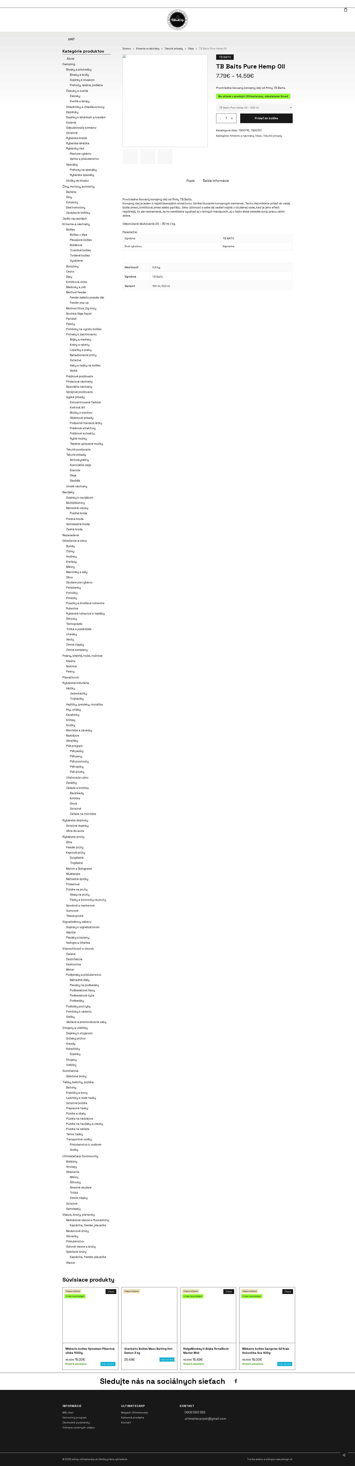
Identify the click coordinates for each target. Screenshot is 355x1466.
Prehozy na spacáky (83, 169)
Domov (127, 48)
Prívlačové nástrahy (79, 381)
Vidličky (71, 1065)
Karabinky (72, 715)
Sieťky (70, 1016)
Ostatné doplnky (77, 825)
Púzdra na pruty (76, 889)
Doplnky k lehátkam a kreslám (86, 117)
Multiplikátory (75, 503)
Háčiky (70, 688)
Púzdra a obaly (76, 1113)
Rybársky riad (75, 148)
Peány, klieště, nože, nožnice (82, 656)
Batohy (71, 1087)
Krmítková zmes (76, 282)
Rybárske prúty (73, 837)
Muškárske (73, 874)
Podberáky (77, 1000)
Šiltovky (71, 618)
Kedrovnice (73, 964)
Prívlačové (73, 884)
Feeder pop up (79, 302)
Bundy (70, 546)
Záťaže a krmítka (77, 788)
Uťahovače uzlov (77, 777)
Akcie (70, 59)
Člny (69, 197)
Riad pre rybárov (80, 153)
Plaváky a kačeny (77, 937)
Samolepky (73, 1208)
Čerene (71, 954)
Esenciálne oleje (80, 465)
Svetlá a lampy (79, 101)
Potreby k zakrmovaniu (81, 334)
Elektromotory (75, 207)
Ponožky (71, 593)
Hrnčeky (71, 1166)
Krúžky (70, 725)
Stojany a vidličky (75, 1028)
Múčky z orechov (81, 412)
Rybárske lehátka (77, 143)
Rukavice (72, 608)
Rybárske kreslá (76, 138)
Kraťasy (71, 561)
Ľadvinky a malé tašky (81, 1098)
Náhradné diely (79, 980)
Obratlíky (72, 740)
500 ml (166, 286)
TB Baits (225, 57)
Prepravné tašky (77, 1108)
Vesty (70, 639)
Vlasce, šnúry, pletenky (78, 1215)
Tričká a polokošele (79, 629)
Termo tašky (74, 1134)
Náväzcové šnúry (77, 1231)
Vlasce (70, 1262)
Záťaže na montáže (83, 814)
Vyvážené (76, 260)
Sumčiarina (70, 1071)
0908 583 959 (195, 1412)
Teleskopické (74, 916)
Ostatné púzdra (76, 1103)
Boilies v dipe (78, 234)
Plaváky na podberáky (84, 985)
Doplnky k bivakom (82, 80)
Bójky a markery (80, 339)
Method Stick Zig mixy (81, 308)
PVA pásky (76, 751)
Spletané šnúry (76, 1076)
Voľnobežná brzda (78, 524)
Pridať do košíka (266, 118)
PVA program (74, 746)
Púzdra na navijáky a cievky (84, 1124)
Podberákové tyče (82, 995)
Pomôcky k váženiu (79, 1011)
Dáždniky (72, 112)
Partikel (71, 318)
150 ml (156, 286)
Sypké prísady (75, 397)
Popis (190, 181)
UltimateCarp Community (80, 1156)
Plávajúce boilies (81, 240)
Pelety (70, 324)
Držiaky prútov (76, 1038)
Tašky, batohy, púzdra (78, 1082)
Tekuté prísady (76, 454)
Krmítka (75, 798)
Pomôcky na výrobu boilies (84, 329)
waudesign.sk (284, 1459)
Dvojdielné (77, 857)
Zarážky (71, 782)
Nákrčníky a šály (76, 572)
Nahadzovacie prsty (83, 355)
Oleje (73, 475)
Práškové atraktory (83, 428)
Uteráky (71, 634)
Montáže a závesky (79, 730)
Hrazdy (70, 1043)
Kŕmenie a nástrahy (76, 224)
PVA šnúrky (77, 772)
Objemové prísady (81, 418)
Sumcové (72, 910)
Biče (69, 842)
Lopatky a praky (81, 350)
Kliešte (70, 661)
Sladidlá (75, 480)
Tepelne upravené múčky (86, 443)
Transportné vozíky (79, 1139)
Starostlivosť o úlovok (78, 949)
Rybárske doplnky (75, 820)
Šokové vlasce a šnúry (81, 1246)
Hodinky (71, 556)
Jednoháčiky (78, 693)
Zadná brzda (74, 529)
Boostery (72, 266)
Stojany (71, 1059)
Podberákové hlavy (82, 990)
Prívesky (71, 598)
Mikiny (70, 567)
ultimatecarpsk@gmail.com (205, 1419)
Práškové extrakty (82, 433)
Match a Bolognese (79, 868)
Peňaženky (73, 587)
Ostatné (71, 133)
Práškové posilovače (79, 376)
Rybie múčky (78, 438)
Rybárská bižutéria (75, 683)
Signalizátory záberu (76, 922)
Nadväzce (72, 735)
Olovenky (72, 1236)
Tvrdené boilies (80, 255)
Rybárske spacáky (82, 175)
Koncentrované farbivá (85, 402)
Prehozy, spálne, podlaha (86, 85)
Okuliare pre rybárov (79, 582)
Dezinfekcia (74, 959)
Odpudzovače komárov (81, 127)
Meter (70, 969)
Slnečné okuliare (81, 1187)
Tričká (74, 1192)
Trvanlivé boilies (80, 250)
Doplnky (75, 1054)
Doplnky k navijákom (79, 497)
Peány (70, 671)
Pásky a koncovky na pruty (88, 899)
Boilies (70, 229)
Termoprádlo (74, 624)
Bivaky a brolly (79, 74)
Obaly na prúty (79, 894)
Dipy (69, 276)
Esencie (75, 470)
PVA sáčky (76, 766)
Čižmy (70, 551)
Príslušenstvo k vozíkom (85, 1144)
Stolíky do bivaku (77, 180)
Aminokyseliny (79, 460)
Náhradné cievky (77, 508)
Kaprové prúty (75, 852)
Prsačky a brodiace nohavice (85, 603)
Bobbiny (71, 1161)
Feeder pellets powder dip (87, 297)
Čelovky (75, 96)
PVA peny (76, 756)
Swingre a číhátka (78, 942)
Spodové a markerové (80, 905)
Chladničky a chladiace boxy (85, 107)
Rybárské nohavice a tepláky (85, 613)
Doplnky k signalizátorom (82, 927)
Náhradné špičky (77, 879)
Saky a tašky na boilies (85, 365)
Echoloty (72, 202)
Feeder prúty (74, 847)
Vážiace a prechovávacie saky (86, 1022)
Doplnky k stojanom (79, 1033)
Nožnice (71, 666)
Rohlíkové (76, 245)
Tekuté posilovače (78, 449)
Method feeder (76, 292)
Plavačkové (70, 677)
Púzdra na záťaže (77, 1129)
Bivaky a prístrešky (79, 69)
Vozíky (74, 1149)
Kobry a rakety (79, 344)
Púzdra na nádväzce (79, 1118)
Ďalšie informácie (216, 181)
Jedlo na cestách (74, 219)
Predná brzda (78, 513)
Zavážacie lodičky (78, 212)
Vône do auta (75, 831)
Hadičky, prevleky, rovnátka (84, 704)
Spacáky (72, 164)
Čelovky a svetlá (77, 91)
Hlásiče (71, 932)
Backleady (77, 793)
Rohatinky (73, 1049)
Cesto (70, 271)
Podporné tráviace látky (86, 423)
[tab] (190, 180)
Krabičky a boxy (76, 1092)
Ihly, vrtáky (73, 709)
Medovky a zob (76, 287)
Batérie (71, 192)
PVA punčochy (79, 761)
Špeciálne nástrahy (79, 386)
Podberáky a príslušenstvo (83, 974)
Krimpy (70, 720)
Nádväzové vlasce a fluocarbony (87, 1220)
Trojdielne (76, 863)
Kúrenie (71, 122)
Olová (73, 803)
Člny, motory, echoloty (78, 186)
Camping (68, 64)
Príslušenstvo (75, 1241)
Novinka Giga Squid (78, 313)
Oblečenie (72, 1172)
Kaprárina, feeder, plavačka (88, 1225)
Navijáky (68, 492)
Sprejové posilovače (79, 392)
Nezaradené (70, 535)
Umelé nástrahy (76, 486)
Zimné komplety (77, 650)
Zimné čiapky (75, 644)
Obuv (69, 577)
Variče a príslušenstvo (84, 159)
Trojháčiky (77, 698)
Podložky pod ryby (78, 1006)
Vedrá (73, 370)
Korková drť (77, 407)
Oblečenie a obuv (74, 541)
